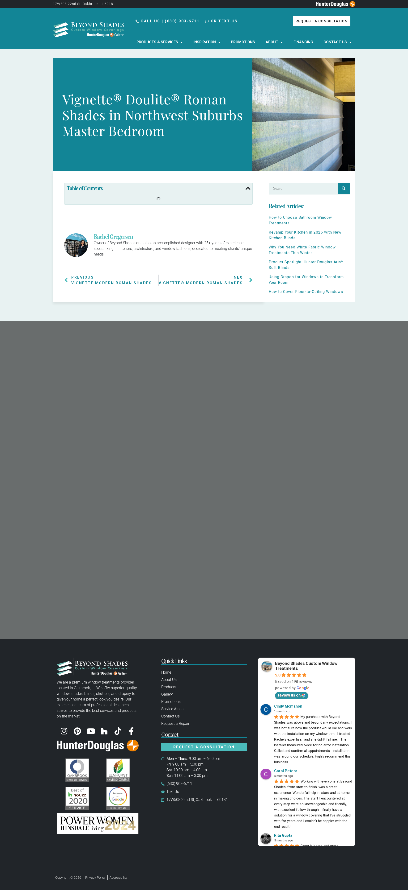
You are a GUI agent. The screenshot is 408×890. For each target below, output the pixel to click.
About (272, 42)
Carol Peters (285, 771)
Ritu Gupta (283, 835)
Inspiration (204, 42)
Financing (303, 42)
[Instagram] (64, 731)
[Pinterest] (77, 731)
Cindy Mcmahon (288, 706)
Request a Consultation (204, 747)
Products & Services (157, 42)
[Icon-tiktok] (118, 731)
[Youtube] (91, 731)
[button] (248, 188)
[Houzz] (104, 731)
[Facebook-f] (131, 731)
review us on (289, 695)
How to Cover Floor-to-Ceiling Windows (306, 291)
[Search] (344, 188)
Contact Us (335, 42)
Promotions (243, 42)
